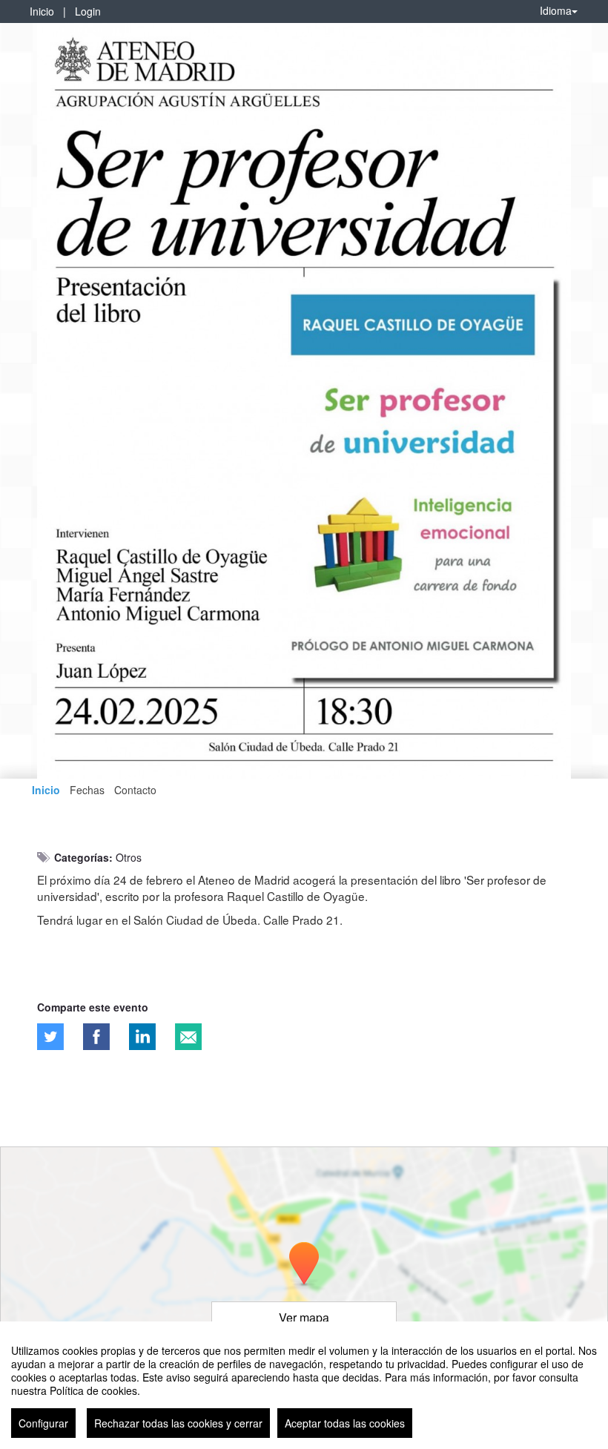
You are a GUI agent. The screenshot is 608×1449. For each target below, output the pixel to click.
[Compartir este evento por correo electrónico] (188, 1036)
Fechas (87, 789)
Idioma (556, 10)
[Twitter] (50, 1036)
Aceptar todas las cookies (345, 1423)
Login (88, 11)
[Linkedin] (142, 1036)
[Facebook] (96, 1036)
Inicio (42, 11)
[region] (304, 1385)
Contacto (135, 789)
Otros (129, 857)
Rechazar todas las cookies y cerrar (178, 1423)
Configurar (43, 1423)
